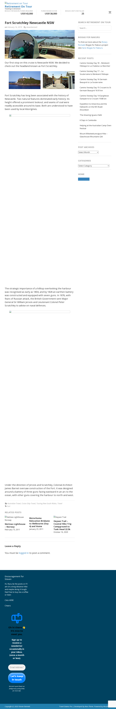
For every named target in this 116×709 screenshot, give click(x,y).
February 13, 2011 (12, 529)
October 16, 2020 (61, 532)
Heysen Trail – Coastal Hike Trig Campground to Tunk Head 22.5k (62, 525)
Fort (8, 506)
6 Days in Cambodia (88, 120)
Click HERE (9, 600)
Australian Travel (14, 503)
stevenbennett (31, 27)
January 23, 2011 (36, 529)
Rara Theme (89, 706)
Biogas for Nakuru (95, 48)
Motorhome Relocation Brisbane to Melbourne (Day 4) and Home (39, 522)
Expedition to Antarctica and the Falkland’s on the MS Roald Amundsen (93, 107)
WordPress (107, 706)
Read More (83, 179)
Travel (59, 503)
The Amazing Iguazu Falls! (91, 115)
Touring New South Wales (46, 503)
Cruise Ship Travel (29, 503)
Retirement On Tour (18, 6)
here (84, 48)
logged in (24, 552)
